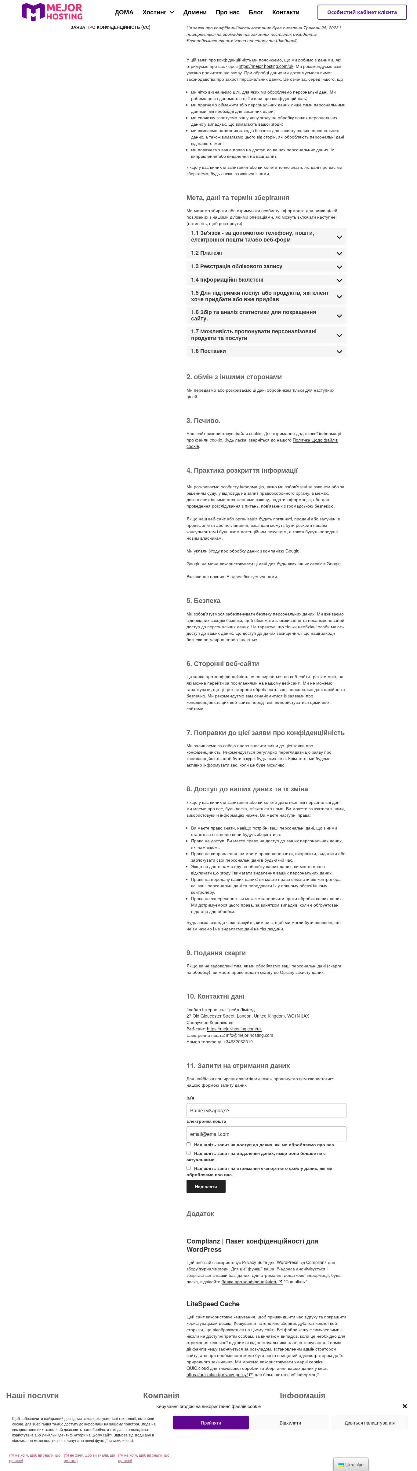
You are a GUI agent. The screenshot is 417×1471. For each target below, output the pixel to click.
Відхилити (290, 1422)
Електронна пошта (206, 1121)
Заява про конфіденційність (249, 1281)
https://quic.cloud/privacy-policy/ (217, 1374)
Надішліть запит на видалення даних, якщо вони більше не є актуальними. (256, 1156)
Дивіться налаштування (370, 1422)
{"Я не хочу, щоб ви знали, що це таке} (34, 1457)
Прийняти (211, 1422)
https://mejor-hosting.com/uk (266, 66)
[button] (405, 1406)
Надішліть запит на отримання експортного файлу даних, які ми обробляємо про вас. (259, 1171)
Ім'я (190, 1098)
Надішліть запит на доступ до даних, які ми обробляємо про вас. (264, 1144)
